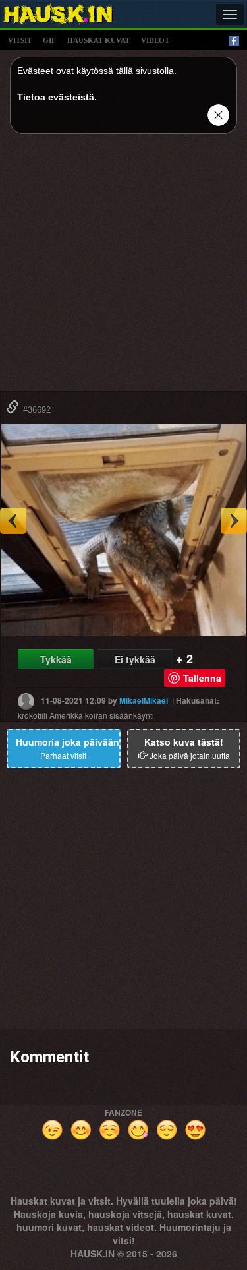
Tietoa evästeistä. (57, 97)
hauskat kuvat (98, 40)
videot (155, 40)
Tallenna (202, 677)
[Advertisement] (123, 267)
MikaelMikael (143, 700)
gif (49, 40)
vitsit (20, 40)
